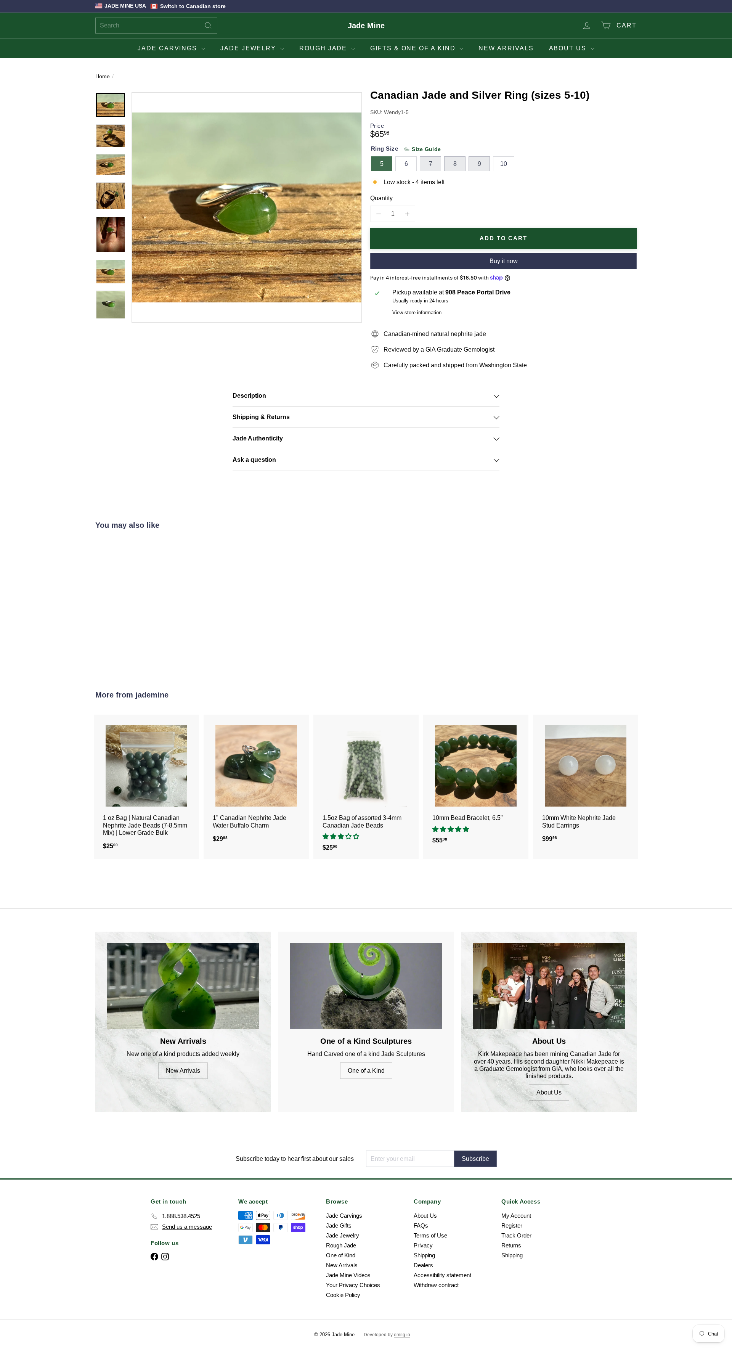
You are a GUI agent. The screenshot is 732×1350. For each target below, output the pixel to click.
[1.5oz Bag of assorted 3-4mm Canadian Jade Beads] (366, 787)
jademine (152, 695)
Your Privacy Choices (353, 1285)
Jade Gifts (339, 1225)
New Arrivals (505, 48)
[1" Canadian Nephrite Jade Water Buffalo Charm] (256, 782)
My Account (516, 1215)
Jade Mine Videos (348, 1275)
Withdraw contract (436, 1285)
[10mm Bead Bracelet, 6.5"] (476, 783)
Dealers (423, 1265)
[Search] (208, 26)
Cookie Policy (343, 1295)
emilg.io (402, 1334)
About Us (569, 48)
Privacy (423, 1245)
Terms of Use (430, 1235)
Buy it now (504, 261)
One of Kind (340, 1255)
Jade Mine (366, 25)
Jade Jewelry (249, 48)
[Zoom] (246, 207)
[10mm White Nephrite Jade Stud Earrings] (586, 782)
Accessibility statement (442, 1275)
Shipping (424, 1255)
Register (511, 1225)
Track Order (516, 1235)
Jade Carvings (168, 48)
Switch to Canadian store (193, 6)
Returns (511, 1245)
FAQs (421, 1225)
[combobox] (156, 26)
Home (102, 76)
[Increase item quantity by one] (407, 214)
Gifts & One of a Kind (414, 48)
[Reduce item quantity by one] (378, 214)
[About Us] (549, 986)
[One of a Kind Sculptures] (366, 986)
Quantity (381, 198)
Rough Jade (324, 48)
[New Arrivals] (183, 986)
